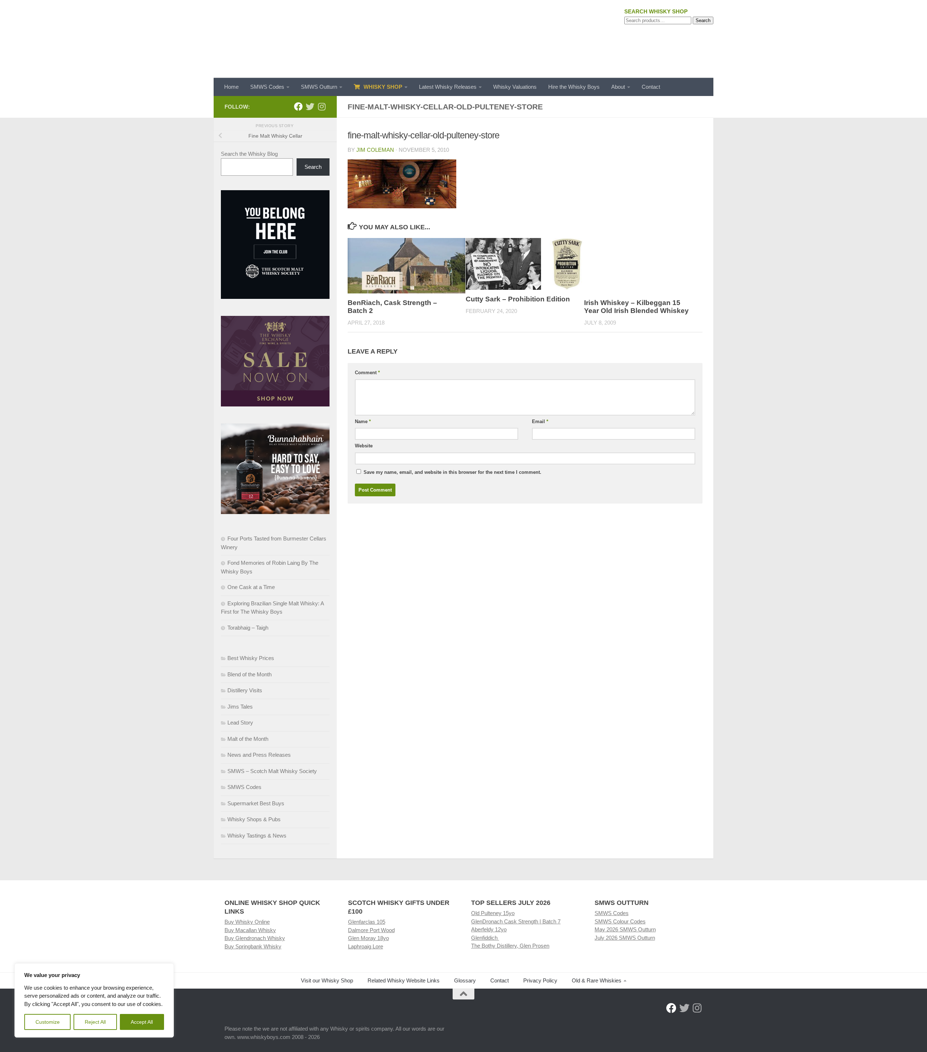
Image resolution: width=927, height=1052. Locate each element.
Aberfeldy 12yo (489, 929)
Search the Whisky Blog (249, 154)
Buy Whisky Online (247, 922)
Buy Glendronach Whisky (255, 938)
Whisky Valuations (515, 87)
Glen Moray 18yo (368, 938)
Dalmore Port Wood (371, 930)
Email (540, 421)
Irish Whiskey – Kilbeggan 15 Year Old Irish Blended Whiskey (636, 307)
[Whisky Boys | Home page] (463, 39)
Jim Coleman (375, 150)
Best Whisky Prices (250, 658)
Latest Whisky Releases (448, 87)
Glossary (465, 980)
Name (363, 421)
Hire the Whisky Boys (574, 87)
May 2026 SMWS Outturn (625, 929)
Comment (367, 372)
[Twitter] (310, 106)
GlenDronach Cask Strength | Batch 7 (516, 921)
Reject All (95, 1022)
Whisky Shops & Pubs (254, 819)
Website (364, 445)
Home (231, 87)
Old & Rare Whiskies (596, 980)
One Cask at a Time (251, 587)
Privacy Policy (540, 980)
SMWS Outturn (319, 87)
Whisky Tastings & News (256, 835)
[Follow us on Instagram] (321, 106)
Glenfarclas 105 (366, 922)
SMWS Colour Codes (620, 921)
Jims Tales (240, 707)
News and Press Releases (259, 755)
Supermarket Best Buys (255, 803)
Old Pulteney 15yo (493, 913)
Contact (651, 87)
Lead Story (240, 722)
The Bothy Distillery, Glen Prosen (510, 946)
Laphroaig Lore (365, 946)
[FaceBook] (298, 106)
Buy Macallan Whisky (250, 930)
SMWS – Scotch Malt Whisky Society (272, 771)
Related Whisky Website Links (404, 980)
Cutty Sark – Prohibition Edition (518, 299)
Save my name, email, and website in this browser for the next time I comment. (452, 472)
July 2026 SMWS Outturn (625, 938)
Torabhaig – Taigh (247, 628)
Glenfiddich (485, 938)
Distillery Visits (244, 690)
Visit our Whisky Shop (327, 980)
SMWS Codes (267, 87)
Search (703, 20)
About (618, 87)
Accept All (142, 1022)
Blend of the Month (249, 674)
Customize (47, 1022)
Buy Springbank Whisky (253, 946)
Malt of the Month (247, 739)
